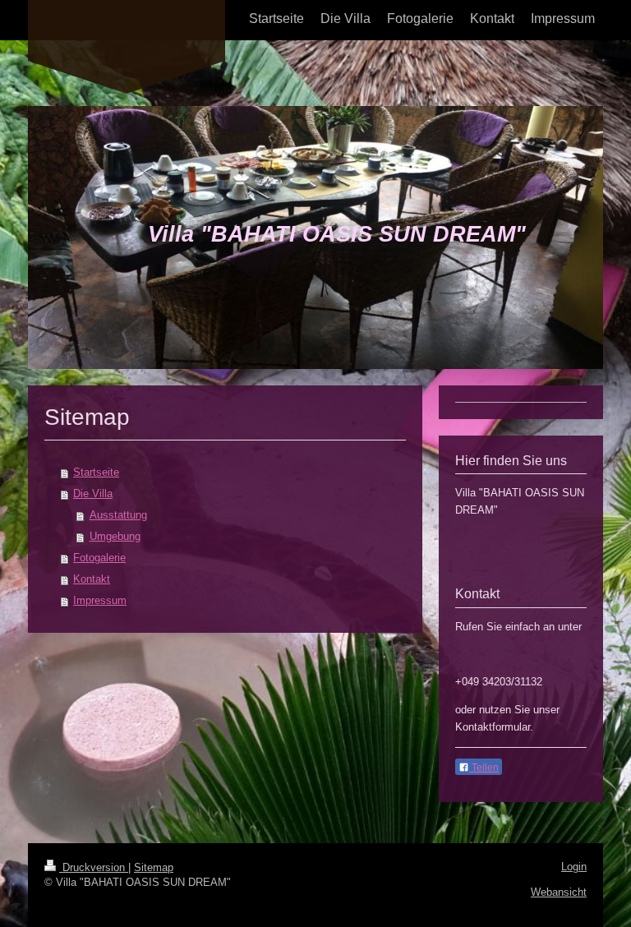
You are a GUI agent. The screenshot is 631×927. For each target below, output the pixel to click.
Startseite (96, 472)
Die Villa (93, 493)
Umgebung (115, 536)
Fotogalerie (99, 557)
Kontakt (91, 579)
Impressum (100, 600)
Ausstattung (118, 515)
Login (574, 866)
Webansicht (559, 892)
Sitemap (153, 867)
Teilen (484, 767)
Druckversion (93, 867)
